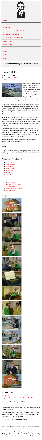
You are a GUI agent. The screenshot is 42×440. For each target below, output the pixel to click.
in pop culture (8, 44)
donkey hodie (7, 41)
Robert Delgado (14, 398)
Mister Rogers (10, 168)
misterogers (7, 27)
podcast (6, 55)
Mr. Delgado (9, 170)
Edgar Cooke (10, 162)
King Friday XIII (10, 166)
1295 (15, 78)
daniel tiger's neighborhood (14, 37)
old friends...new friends (11, 34)
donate (5, 58)
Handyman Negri (11, 164)
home (5, 20)
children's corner (9, 24)
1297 (12, 80)
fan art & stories (8, 48)
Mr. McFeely (9, 172)
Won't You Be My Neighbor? (14, 188)
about (5, 51)
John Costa (15, 404)
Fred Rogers (9, 396)
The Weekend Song (12, 186)
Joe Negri (29, 398)
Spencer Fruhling (19, 428)
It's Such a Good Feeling (13, 184)
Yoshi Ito (8, 174)
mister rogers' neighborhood (14, 31)
